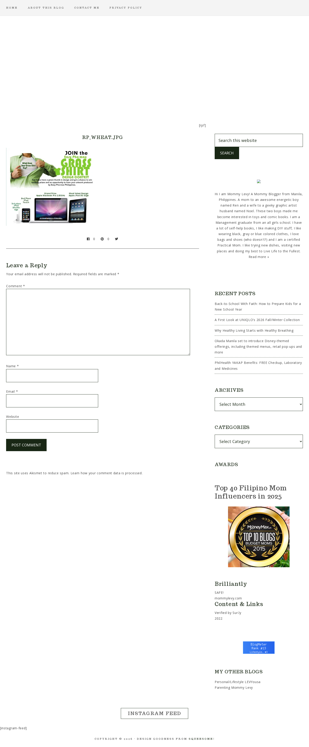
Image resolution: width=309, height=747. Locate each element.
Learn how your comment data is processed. (107, 473)
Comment (15, 286)
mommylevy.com (228, 598)
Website (12, 416)
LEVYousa (253, 682)
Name (12, 366)
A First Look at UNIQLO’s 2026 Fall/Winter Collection (257, 320)
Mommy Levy (154, 52)
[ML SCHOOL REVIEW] (198, 101)
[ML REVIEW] (176, 101)
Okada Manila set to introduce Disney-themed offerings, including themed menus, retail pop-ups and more (258, 346)
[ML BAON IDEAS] (68, 101)
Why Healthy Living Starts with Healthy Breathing (254, 330)
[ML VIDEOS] (241, 101)
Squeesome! (202, 738)
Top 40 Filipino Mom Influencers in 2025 (251, 491)
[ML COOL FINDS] (89, 101)
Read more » (259, 257)
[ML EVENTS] (111, 101)
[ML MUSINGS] (154, 101)
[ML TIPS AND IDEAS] (220, 101)
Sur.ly (237, 613)
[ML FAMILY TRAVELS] (133, 101)
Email (12, 391)
